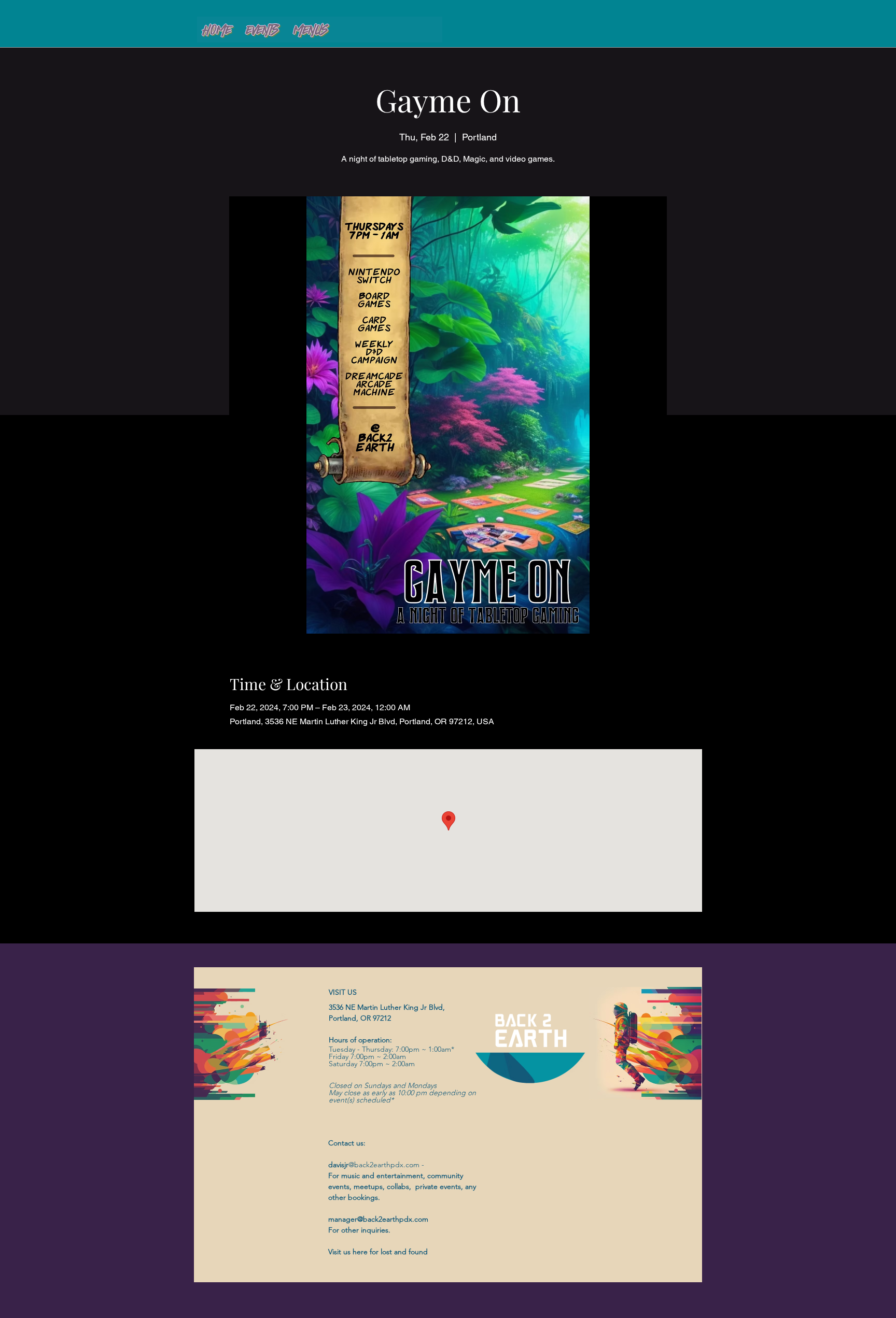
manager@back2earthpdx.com (378, 1219)
